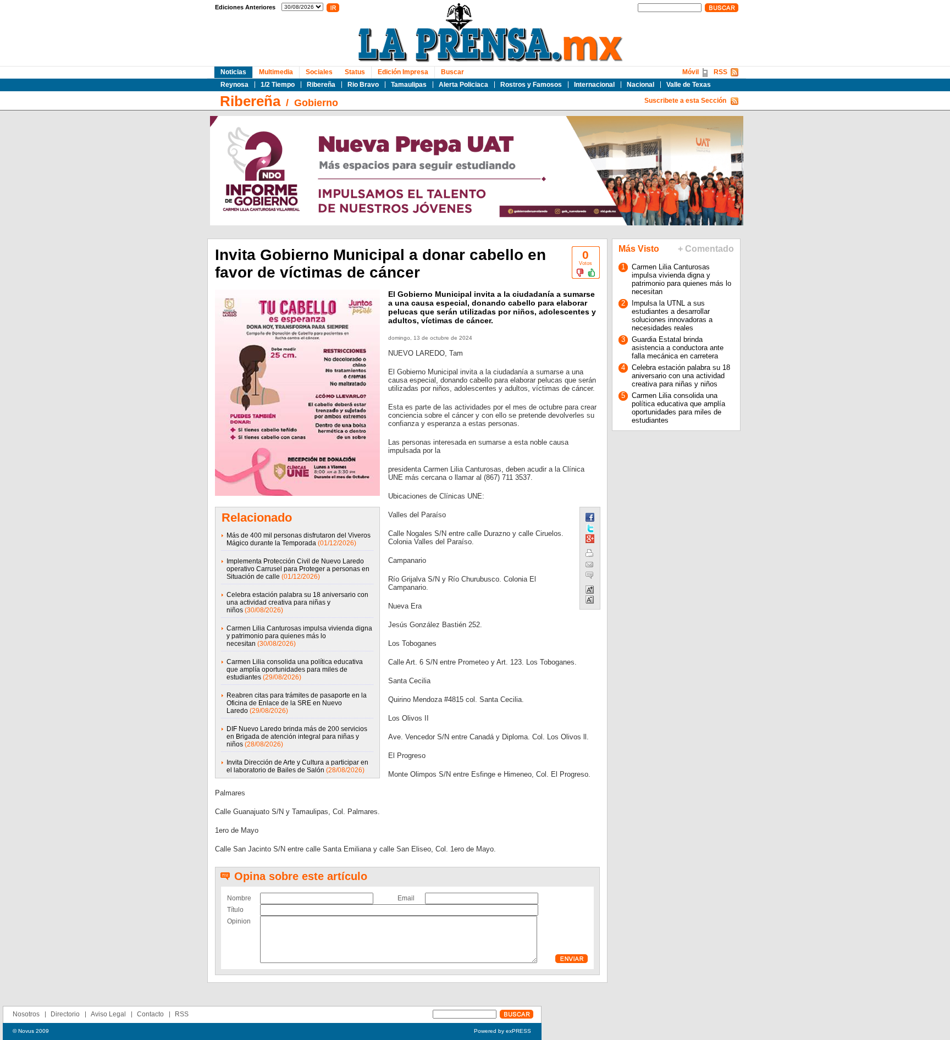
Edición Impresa (403, 72)
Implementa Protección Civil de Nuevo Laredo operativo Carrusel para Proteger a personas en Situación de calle (298, 568)
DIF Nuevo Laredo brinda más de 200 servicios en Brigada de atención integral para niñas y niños (297, 736)
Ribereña (321, 84)
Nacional (640, 84)
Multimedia (276, 72)
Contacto (150, 1014)
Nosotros (26, 1014)
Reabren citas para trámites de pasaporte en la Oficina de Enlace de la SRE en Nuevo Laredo (297, 703)
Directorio (65, 1014)
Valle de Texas (688, 84)
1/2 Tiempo (278, 84)
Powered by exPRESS (502, 1031)
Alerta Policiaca (463, 84)
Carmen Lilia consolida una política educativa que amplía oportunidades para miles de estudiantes (295, 669)
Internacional (594, 84)
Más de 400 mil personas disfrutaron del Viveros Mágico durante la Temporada (299, 539)
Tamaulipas (409, 84)
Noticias (233, 72)
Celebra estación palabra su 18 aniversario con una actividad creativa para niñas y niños (297, 602)
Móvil (690, 72)
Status (355, 72)
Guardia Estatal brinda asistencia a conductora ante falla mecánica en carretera (677, 347)
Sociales (319, 72)
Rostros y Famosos (531, 84)
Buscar (452, 72)
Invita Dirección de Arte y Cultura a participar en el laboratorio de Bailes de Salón (297, 766)
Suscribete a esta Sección (685, 100)
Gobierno (316, 102)
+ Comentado (706, 248)
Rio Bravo (363, 84)
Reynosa (234, 84)
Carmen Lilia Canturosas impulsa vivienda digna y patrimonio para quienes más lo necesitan (299, 636)
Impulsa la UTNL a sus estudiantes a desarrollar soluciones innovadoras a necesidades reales (672, 315)
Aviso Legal (108, 1014)
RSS (720, 72)
